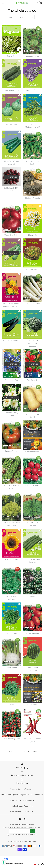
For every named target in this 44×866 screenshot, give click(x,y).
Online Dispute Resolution (22, 806)
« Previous (11, 751)
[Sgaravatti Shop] (22, 2)
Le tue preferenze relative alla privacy (24, 859)
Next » (34, 751)
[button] (39, 864)
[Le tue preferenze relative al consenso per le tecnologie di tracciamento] (4, 862)
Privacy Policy (15, 800)
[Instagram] (24, 819)
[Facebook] (20, 819)
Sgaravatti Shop (18, 841)
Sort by (12, 17)
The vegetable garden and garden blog (16, 795)
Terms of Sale (15, 789)
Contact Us (38, 795)
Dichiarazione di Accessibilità (22, 812)
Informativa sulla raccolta (13, 863)
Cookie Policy (28, 800)
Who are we (29, 789)
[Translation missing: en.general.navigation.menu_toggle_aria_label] (2, 2)
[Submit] (32, 831)
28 (29, 751)
